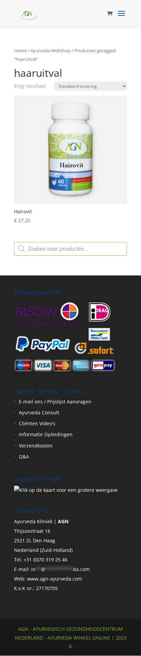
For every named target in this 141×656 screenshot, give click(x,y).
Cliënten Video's (37, 423)
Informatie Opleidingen (46, 434)
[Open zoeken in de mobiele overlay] (70, 249)
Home (20, 50)
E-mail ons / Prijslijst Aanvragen (55, 401)
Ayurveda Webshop (50, 50)
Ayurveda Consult (39, 412)
